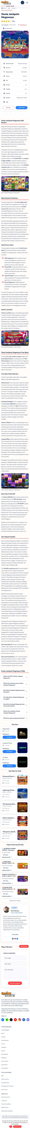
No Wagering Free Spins (7, 1086)
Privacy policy (17, 1126)
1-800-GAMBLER (8, 1012)
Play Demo (8, 107)
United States (4, 1068)
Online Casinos (5, 1079)
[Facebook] (17, 939)
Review (13, 8)
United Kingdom (5, 1030)
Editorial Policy (5, 1107)
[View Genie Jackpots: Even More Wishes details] (22, 821)
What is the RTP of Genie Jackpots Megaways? (13, 677)
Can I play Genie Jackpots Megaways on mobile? (13, 698)
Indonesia (3, 1047)
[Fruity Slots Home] (15, 994)
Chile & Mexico (5, 1040)
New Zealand (4, 1054)
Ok (10, 1126)
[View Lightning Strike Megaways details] (22, 793)
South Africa (4, 1064)
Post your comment (15, 983)
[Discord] (27, 1019)
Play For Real (21, 107)
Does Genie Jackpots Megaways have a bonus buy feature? (14, 705)
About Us (4, 1094)
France (3, 1044)
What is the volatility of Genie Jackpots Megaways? (11, 712)
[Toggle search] (22, 2)
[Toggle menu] (27, 2)
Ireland (3, 1050)
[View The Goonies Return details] (22, 807)
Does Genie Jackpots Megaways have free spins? (14, 691)
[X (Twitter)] (11, 1019)
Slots (9, 8)
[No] (28, 1124)
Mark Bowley (23, 24)
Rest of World (4, 1061)
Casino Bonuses (5, 1082)
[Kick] (7, 1019)
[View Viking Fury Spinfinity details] (22, 835)
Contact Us (4, 1100)
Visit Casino (9, 737)
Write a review (24, 946)
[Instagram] (15, 939)
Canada (3, 1037)
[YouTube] (15, 1019)
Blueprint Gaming (22, 63)
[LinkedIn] (13, 939)
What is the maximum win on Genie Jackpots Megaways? (13, 684)
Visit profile (15, 934)
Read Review (6, 734)
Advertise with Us (5, 1097)
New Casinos (4, 1089)
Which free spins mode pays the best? (14, 718)
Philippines (4, 1057)
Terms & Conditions (6, 1104)
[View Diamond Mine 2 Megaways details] (22, 780)
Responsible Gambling (6, 1111)
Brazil (2, 1033)
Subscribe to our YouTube (15, 900)
